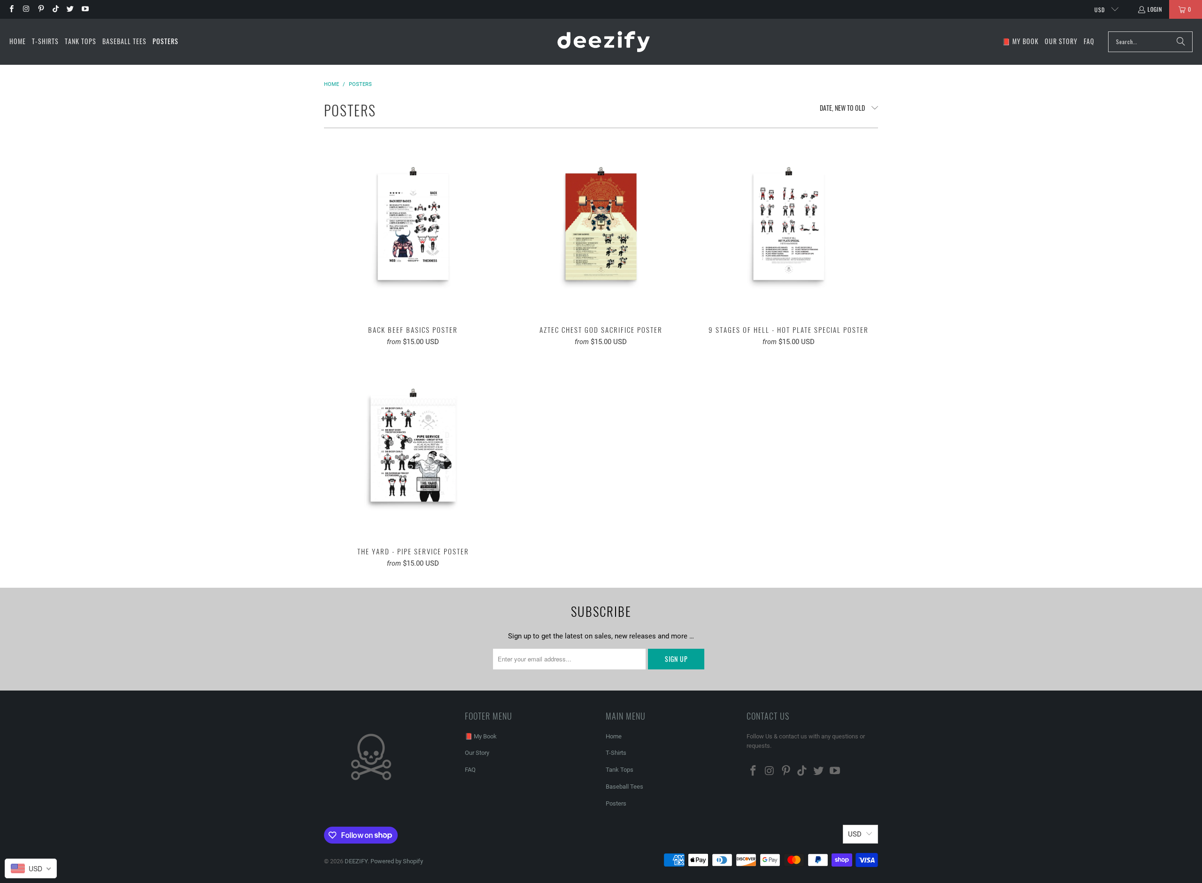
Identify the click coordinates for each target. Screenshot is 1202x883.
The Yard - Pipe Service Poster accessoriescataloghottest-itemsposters (413, 448)
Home (614, 736)
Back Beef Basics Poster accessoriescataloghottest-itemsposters (413, 227)
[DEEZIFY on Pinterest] (41, 9)
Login (1155, 9)
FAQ (470, 769)
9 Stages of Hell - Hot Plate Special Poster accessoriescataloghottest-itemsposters (789, 227)
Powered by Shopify (396, 861)
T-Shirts (616, 752)
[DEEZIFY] (603, 41)
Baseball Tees (624, 786)
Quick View (413, 247)
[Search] (1181, 41)
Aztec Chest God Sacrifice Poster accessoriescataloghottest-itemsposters (601, 227)
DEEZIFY (356, 861)
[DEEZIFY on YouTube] (84, 9)
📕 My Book (481, 736)
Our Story (477, 752)
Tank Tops (619, 769)
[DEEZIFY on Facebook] (11, 9)
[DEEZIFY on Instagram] (26, 9)
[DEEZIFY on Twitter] (70, 9)
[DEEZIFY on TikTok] (55, 9)
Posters (616, 803)
